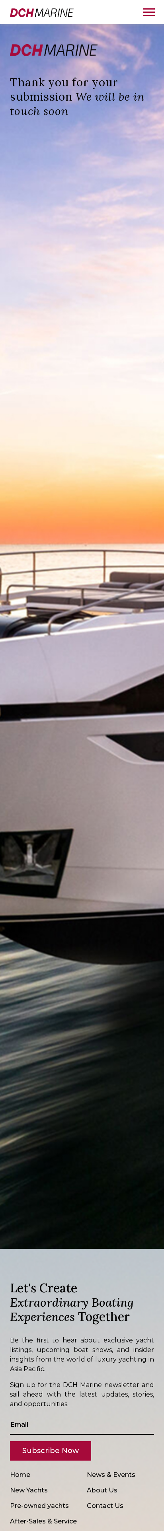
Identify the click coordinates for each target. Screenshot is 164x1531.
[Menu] (148, 12)
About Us (102, 1490)
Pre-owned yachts (39, 1506)
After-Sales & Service (43, 1521)
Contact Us (105, 1506)
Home (20, 1474)
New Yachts (29, 1490)
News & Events (111, 1474)
